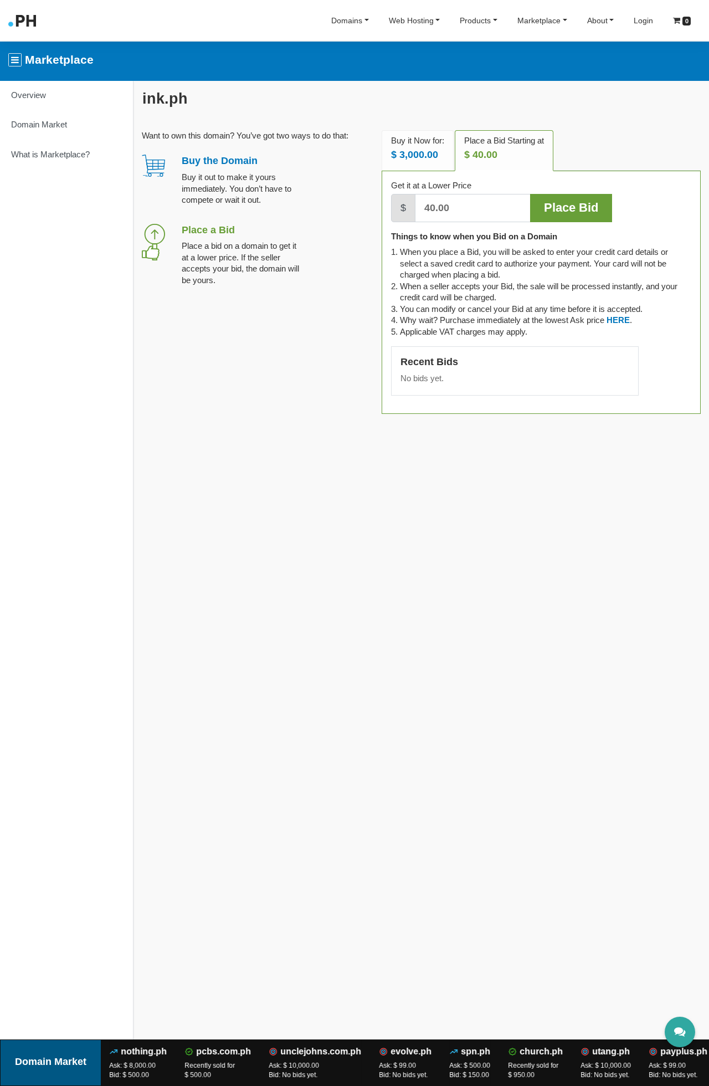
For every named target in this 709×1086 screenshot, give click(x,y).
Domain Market (39, 124)
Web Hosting (411, 20)
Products (475, 20)
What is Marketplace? (50, 154)
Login (643, 20)
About (597, 20)
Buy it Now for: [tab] (417, 148)
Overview (28, 95)
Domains (346, 20)
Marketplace (539, 20)
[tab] (618, 320)
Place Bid (571, 207)
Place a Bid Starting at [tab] (504, 148)
